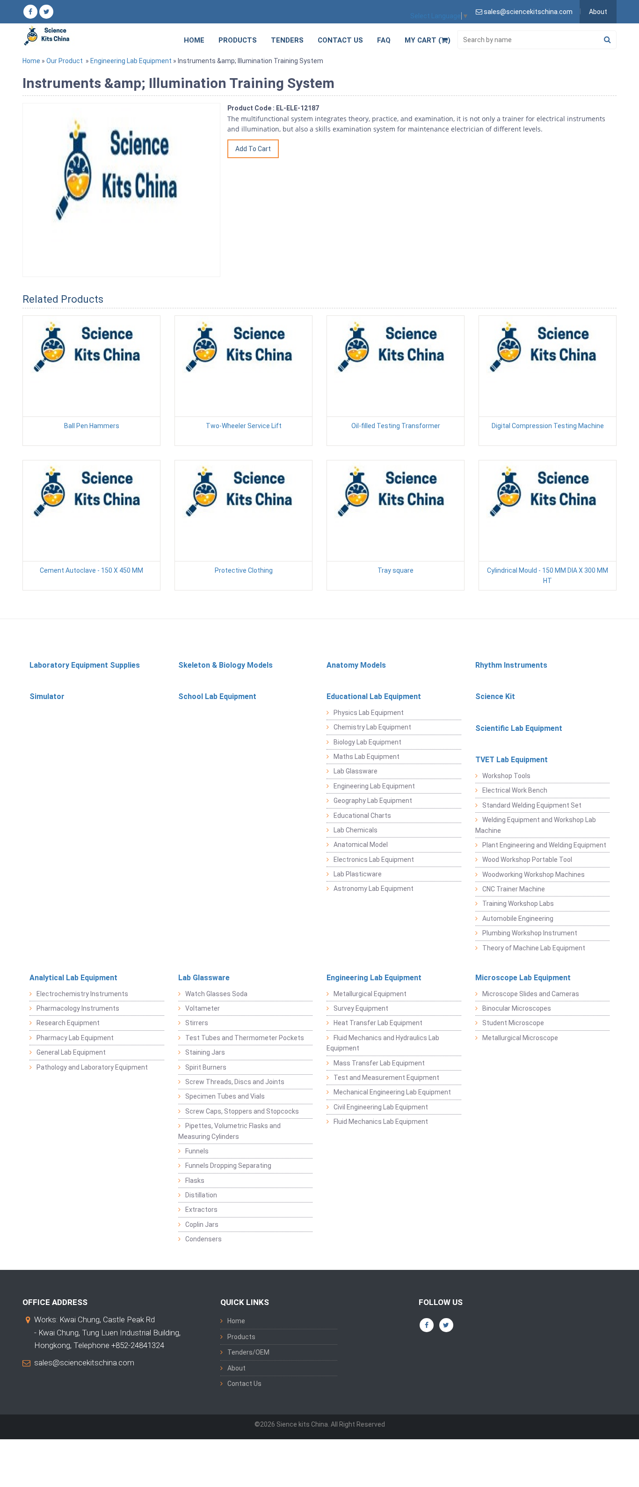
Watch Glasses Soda (216, 994)
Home (194, 40)
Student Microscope (513, 1023)
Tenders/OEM (248, 1352)
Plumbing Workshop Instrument (529, 933)
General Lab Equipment (71, 1052)
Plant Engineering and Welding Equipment (544, 845)
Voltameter (202, 1008)
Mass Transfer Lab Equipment (379, 1063)
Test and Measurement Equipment (386, 1077)
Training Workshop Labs (518, 903)
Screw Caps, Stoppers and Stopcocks (242, 1111)
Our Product (64, 61)
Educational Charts (362, 815)
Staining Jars (205, 1052)
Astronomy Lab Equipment (374, 888)
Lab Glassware (356, 771)
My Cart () (427, 40)
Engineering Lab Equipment (131, 61)
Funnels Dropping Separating (228, 1165)
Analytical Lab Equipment (73, 977)
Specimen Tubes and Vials (225, 1096)
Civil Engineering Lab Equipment (381, 1107)
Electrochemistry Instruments (82, 994)
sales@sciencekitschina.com (84, 1362)
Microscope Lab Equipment (523, 977)
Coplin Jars (201, 1224)
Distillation (201, 1195)
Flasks (194, 1180)
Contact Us (340, 40)
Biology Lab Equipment (367, 742)
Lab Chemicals (356, 830)
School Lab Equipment (217, 696)
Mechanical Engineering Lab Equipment (392, 1092)
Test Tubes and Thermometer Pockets (244, 1038)
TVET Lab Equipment (511, 759)
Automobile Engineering (517, 918)
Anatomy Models (356, 665)
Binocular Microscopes (516, 1008)
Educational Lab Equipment (374, 696)
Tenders (287, 40)
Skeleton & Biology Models (225, 665)
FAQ (384, 40)
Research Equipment (68, 1023)
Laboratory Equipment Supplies (84, 665)
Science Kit (495, 696)
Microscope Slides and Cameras (530, 994)
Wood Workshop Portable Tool (527, 859)
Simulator (47, 696)
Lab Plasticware (358, 874)
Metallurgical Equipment (370, 994)
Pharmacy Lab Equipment (75, 1038)
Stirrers (196, 1023)
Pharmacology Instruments (77, 1008)
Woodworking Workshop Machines (533, 874)
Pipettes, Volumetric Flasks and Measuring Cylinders (229, 1131)
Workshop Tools (506, 776)
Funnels (197, 1151)
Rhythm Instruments (511, 665)
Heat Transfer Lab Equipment (378, 1023)
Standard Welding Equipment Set (531, 805)
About (598, 11)
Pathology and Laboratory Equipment (92, 1067)
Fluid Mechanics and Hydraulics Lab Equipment (383, 1043)
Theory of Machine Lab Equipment (533, 948)
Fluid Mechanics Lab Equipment (381, 1121)
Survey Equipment (361, 1008)
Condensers (203, 1239)
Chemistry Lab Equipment (372, 727)
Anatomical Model (361, 844)
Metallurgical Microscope (520, 1038)
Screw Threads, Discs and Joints (234, 1082)
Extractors (201, 1209)
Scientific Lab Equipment (518, 728)
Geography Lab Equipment (373, 800)
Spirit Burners (205, 1067)
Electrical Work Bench (514, 790)
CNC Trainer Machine (513, 889)
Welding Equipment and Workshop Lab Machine (535, 825)
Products (237, 40)
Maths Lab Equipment (366, 756)
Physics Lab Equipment (369, 712)
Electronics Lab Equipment (374, 859)
